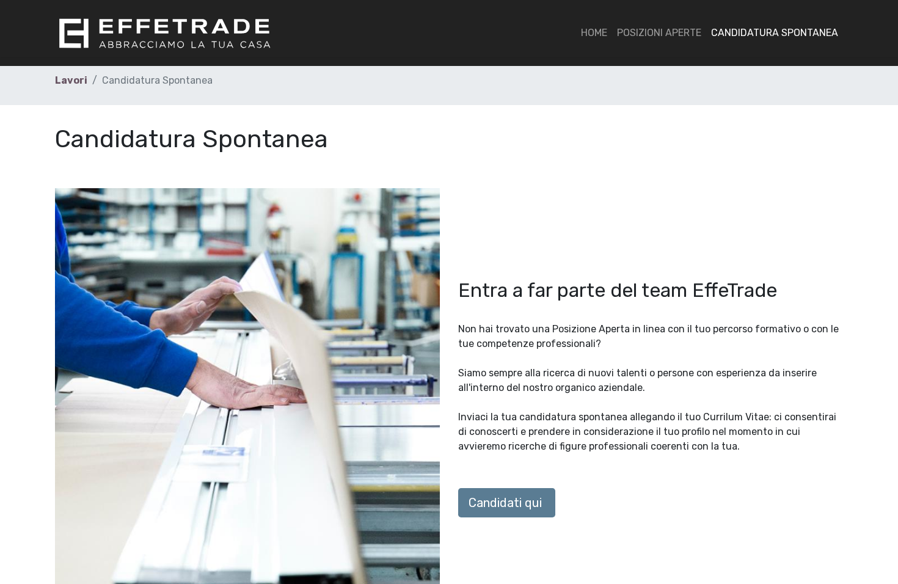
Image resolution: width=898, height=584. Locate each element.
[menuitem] (594, 33)
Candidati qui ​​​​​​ (507, 502)
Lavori (71, 80)
